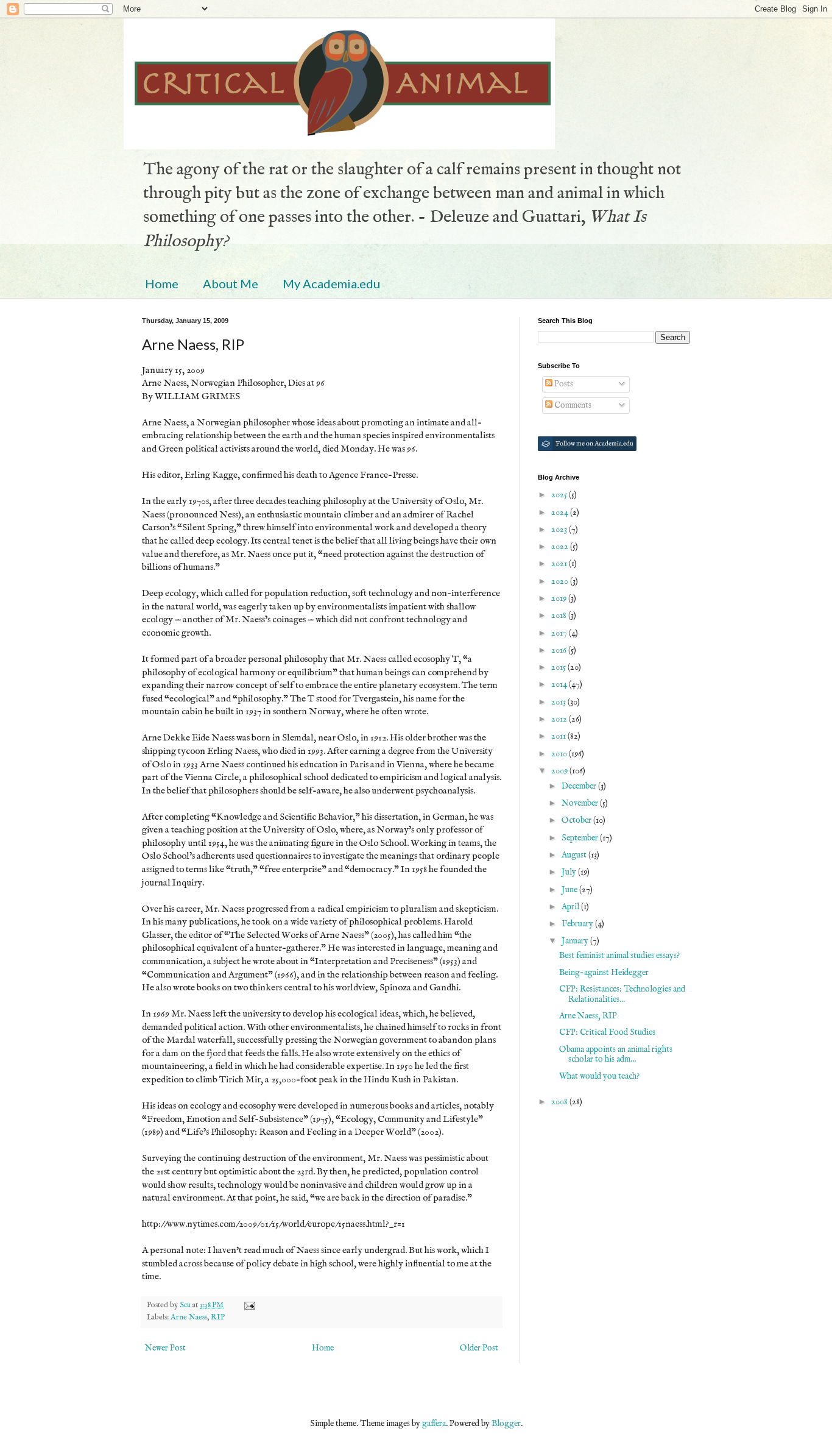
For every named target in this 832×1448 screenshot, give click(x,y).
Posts (562, 383)
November (581, 803)
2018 (559, 615)
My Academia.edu (331, 283)
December (580, 786)
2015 (559, 667)
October (577, 820)
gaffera (434, 1423)
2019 (559, 598)
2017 (560, 633)
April (571, 906)
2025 (560, 494)
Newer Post (165, 1348)
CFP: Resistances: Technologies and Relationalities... (622, 994)
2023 (560, 529)
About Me (230, 283)
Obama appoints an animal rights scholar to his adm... (615, 1054)
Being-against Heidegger (604, 972)
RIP (218, 1317)
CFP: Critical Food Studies (607, 1032)
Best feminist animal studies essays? (619, 955)
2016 (559, 650)
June (570, 889)
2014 (560, 684)
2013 (559, 702)
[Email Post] (249, 1305)
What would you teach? (599, 1076)
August (575, 855)
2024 (560, 512)
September (581, 837)
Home (161, 283)
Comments (571, 405)
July (570, 872)
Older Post (479, 1348)
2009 (560, 770)
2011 (559, 736)
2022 (560, 546)
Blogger (506, 1423)
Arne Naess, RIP (588, 1015)
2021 (560, 563)
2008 (560, 1101)
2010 (560, 753)
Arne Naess (189, 1317)
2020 (560, 581)
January (576, 940)
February (578, 923)
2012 (560, 719)
